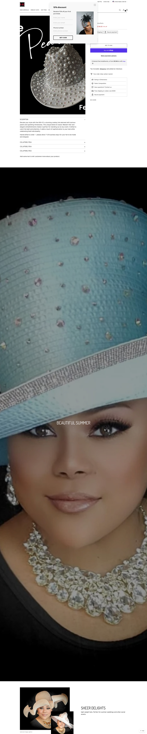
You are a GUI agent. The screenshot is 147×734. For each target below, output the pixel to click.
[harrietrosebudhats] (22, 4)
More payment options (108, 56)
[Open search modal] (119, 10)
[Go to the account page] (123, 10)
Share (94, 100)
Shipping (103, 69)
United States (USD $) (120, 1)
